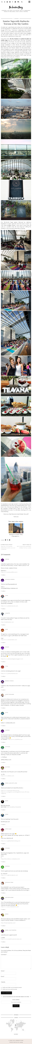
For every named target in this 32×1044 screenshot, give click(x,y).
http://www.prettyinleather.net (9, 673)
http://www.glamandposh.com (9, 875)
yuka (6, 666)
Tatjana (7, 848)
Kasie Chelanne (9, 694)
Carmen (7, 730)
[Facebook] (10, 2)
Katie (6, 712)
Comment (4, 954)
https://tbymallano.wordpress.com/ (10, 859)
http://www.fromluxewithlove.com (10, 790)
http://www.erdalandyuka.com (9, 606)
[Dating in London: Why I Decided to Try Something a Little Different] (16, 528)
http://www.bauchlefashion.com (10, 906)
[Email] (15, 2)
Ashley (7, 647)
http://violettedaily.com (7, 622)
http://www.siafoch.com (7, 775)
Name (3, 970)
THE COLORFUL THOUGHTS (14, 807)
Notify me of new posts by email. (10, 989)
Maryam (7, 866)
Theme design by (16, 1042)
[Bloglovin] (12, 2)
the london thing (16, 7)
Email (3, 976)
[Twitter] (2, 2)
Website (3, 982)
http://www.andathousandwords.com (11, 939)
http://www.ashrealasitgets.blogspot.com (12, 659)
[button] (30, 2)
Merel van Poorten (10, 930)
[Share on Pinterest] (10, 540)
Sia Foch (7, 767)
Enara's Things (9, 680)
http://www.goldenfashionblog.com (10, 840)
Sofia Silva (8, 828)
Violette (7, 613)
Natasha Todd (9, 882)
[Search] (21, 2)
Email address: (16, 999)
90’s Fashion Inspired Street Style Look (24, 546)
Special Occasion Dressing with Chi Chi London (8, 547)
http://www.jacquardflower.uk (9, 572)
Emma (6, 914)
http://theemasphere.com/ (8, 922)
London (16, 18)
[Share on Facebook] (6, 540)
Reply (3, 575)
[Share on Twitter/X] (8, 540)
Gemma (7, 559)
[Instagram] (4, 2)
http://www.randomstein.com (9, 639)
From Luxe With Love (11, 783)
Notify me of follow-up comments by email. (12, 987)
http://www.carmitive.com (15, 739)
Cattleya (7, 746)
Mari (6, 629)
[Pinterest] (7, 2)
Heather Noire (9, 897)
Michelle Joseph (10, 579)
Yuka (6, 595)
